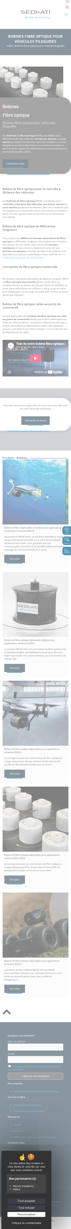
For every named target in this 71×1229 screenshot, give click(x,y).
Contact (66, 543)
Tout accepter (26, 1201)
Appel (67, 533)
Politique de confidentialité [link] (26, 1223)
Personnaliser (26, 1214)
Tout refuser (26, 1208)
